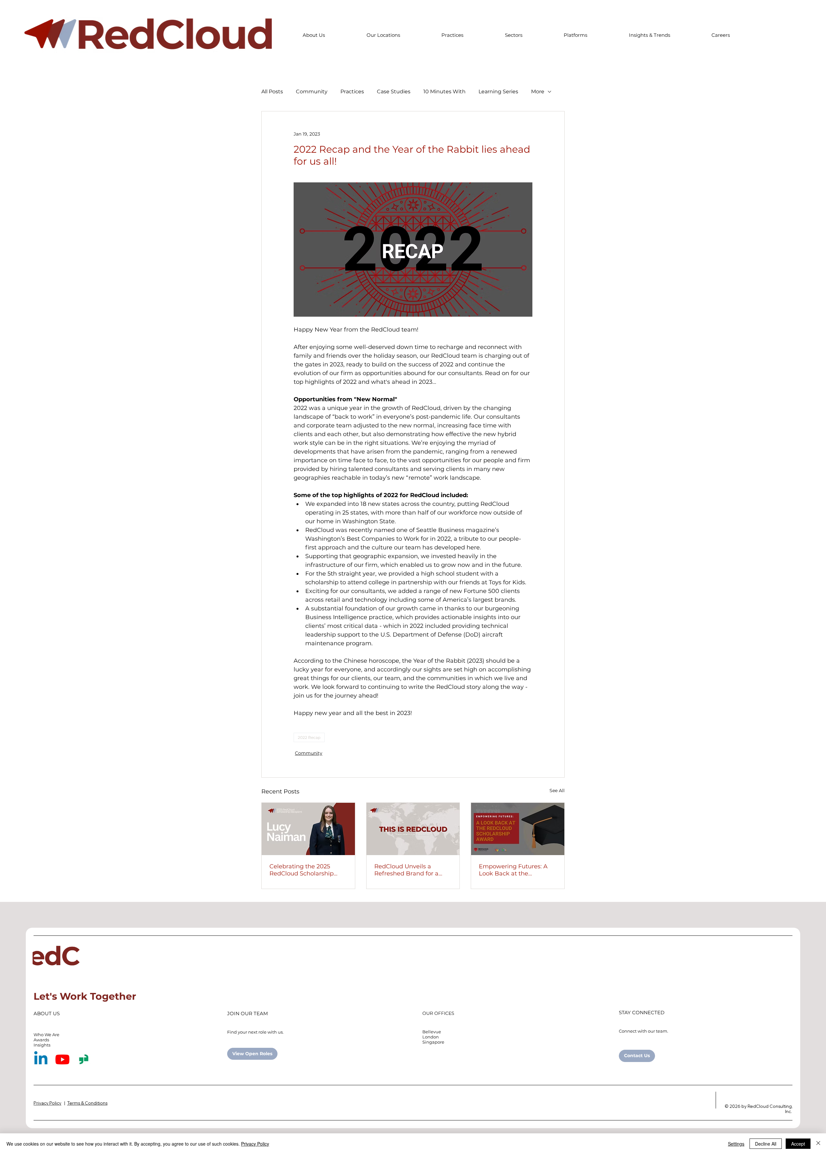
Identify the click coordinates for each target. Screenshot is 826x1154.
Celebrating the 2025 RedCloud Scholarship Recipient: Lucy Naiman (304, 870)
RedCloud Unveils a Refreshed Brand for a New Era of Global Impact (411, 870)
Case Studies (393, 91)
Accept (798, 1143)
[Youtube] (62, 1059)
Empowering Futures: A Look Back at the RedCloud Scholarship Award (513, 870)
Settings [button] (736, 1143)
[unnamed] (84, 1059)
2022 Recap (309, 737)
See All (557, 790)
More (537, 91)
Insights (42, 1044)
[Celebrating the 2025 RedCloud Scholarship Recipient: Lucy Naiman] (308, 829)
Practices (352, 91)
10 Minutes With (444, 91)
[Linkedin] (41, 1059)
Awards (41, 1039)
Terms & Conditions (87, 1103)
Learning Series (498, 91)
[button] (314, 35)
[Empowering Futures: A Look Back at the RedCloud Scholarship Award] (517, 829)
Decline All (765, 1143)
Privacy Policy (255, 1143)
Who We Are (46, 1034)
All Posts (272, 91)
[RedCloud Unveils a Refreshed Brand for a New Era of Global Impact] (413, 829)
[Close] (818, 1144)
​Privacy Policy (47, 1103)
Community (311, 91)
